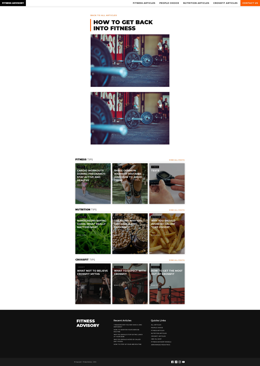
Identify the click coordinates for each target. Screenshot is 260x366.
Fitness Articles (144, 3)
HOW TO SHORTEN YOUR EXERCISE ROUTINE (126, 330)
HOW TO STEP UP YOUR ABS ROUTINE (127, 344)
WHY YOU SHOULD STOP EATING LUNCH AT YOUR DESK (128, 335)
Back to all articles (104, 15)
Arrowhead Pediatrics (160, 344)
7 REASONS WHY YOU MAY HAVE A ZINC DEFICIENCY (128, 326)
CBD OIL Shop (156, 339)
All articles (156, 325)
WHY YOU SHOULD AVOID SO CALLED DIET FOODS (127, 340)
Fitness (81, 167)
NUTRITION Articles (196, 3)
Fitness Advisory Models (161, 342)
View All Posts (177, 160)
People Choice (169, 3)
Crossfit (81, 267)
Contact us (250, 3)
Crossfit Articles (225, 3)
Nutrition (82, 217)
